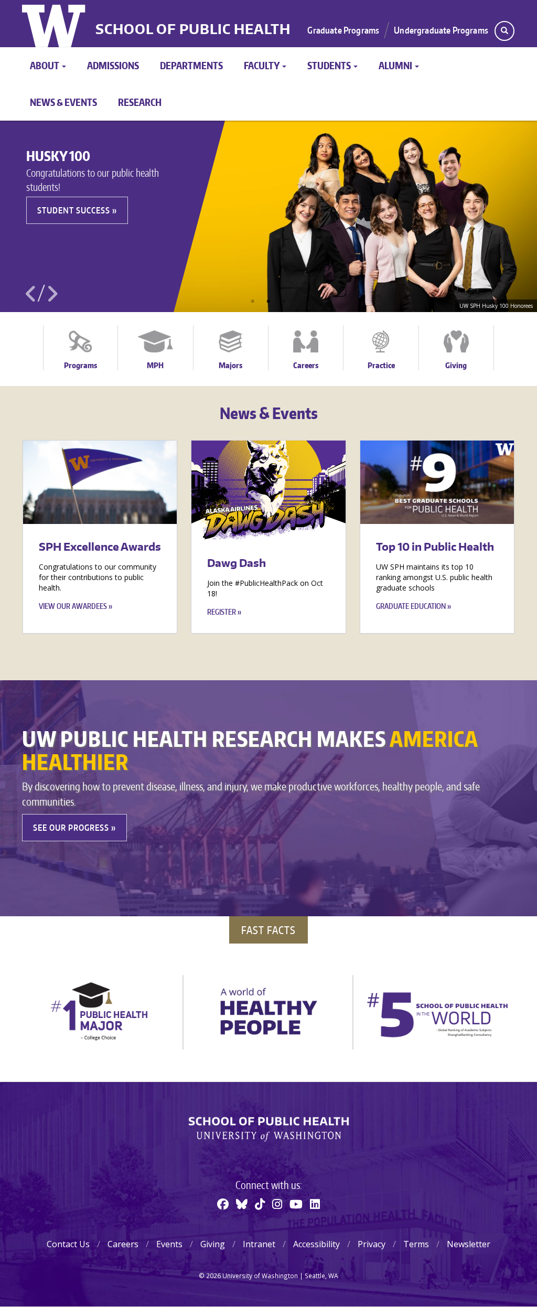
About (45, 65)
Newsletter (468, 1244)
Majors (230, 365)
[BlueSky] (242, 1204)
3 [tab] (284, 301)
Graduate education (411, 606)
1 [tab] (253, 301)
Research (140, 102)
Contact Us (68, 1244)
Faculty (262, 65)
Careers (305, 365)
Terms (416, 1244)
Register (221, 611)
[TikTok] (260, 1204)
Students (329, 65)
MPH (155, 365)
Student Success (73, 210)
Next (52, 294)
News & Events (63, 102)
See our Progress (71, 827)
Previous (31, 294)
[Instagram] (277, 1204)
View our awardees (73, 606)
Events (169, 1244)
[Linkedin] (315, 1204)
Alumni (396, 65)
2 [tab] (268, 301)
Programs (80, 365)
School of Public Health (193, 29)
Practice (381, 365)
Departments (191, 65)
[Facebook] (223, 1204)
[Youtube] (296, 1204)
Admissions (113, 65)
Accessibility (316, 1244)
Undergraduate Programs (441, 30)
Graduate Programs (343, 30)
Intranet (259, 1244)
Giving (456, 365)
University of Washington (55, 23)
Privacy (371, 1244)
